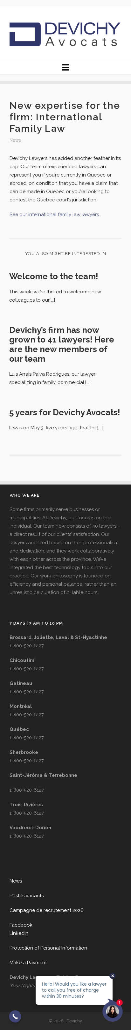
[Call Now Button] (15, 1016)
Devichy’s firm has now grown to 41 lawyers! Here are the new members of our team (61, 344)
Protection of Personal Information (48, 948)
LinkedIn (19, 933)
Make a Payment (28, 963)
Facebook (21, 925)
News (15, 140)
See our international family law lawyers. (55, 214)
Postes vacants (27, 895)
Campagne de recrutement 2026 (47, 910)
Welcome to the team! (53, 276)
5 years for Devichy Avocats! (64, 412)
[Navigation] (65, 67)
